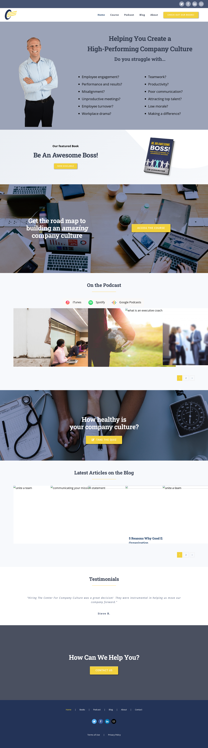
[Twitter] (94, 721)
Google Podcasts (130, 302)
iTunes (77, 302)
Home (68, 709)
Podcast (97, 709)
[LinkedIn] (107, 721)
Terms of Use (93, 734)
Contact (138, 709)
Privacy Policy (114, 734)
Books (82, 709)
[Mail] (113, 721)
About (124, 709)
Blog (111, 709)
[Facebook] (100, 721)
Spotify (100, 302)
